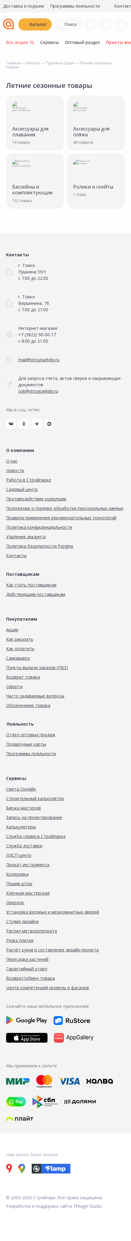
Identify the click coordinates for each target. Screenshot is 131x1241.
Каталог (38, 24)
